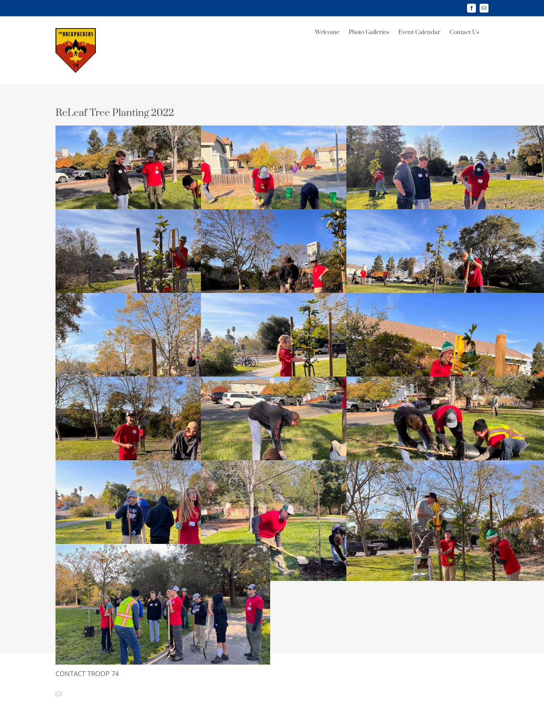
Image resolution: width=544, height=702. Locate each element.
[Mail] (58, 694)
